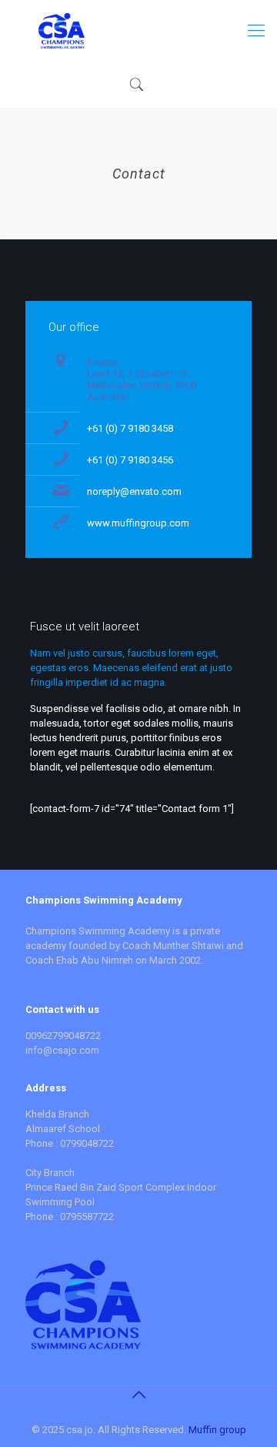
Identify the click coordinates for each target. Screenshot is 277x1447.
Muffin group (217, 1429)
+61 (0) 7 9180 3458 (130, 428)
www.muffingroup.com (138, 523)
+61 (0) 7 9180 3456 (130, 460)
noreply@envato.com (134, 491)
